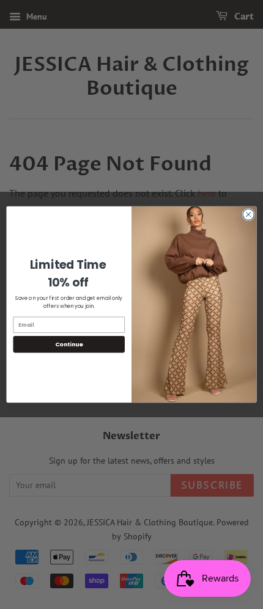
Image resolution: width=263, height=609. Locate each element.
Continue (69, 344)
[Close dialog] (248, 214)
